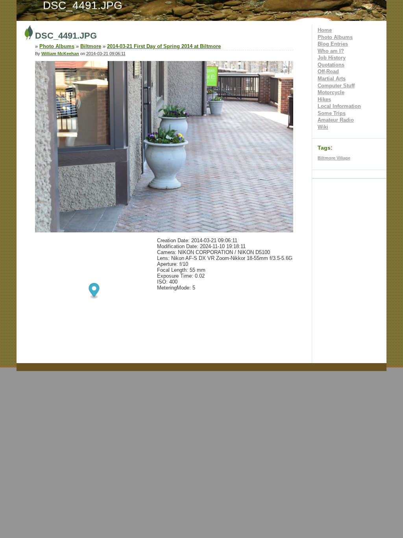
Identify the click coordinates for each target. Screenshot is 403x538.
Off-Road (328, 71)
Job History (332, 58)
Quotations (331, 65)
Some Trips (332, 113)
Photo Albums (335, 37)
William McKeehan (60, 53)
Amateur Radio (336, 120)
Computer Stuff (336, 86)
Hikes (324, 99)
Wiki (323, 127)
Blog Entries (333, 44)
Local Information (339, 106)
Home (325, 30)
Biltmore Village (334, 158)
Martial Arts (332, 79)
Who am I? (331, 51)
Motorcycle (331, 92)
